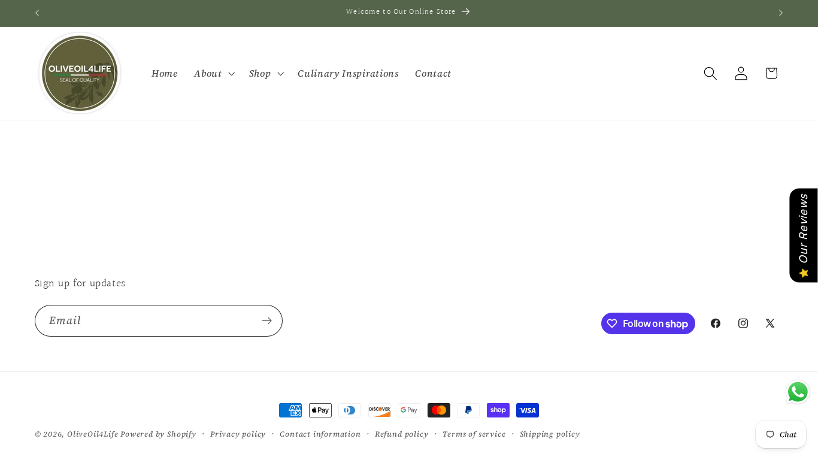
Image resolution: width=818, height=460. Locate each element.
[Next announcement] (781, 13)
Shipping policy (550, 434)
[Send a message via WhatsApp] (798, 392)
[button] (213, 73)
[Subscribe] (267, 321)
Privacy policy (238, 434)
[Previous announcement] (37, 13)
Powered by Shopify (158, 434)
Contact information (320, 434)
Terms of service (474, 434)
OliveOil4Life (92, 434)
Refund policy (401, 434)
